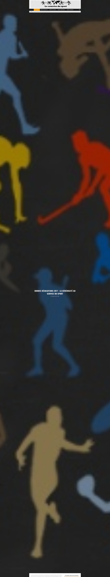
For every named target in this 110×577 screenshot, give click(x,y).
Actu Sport (36, 9)
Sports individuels (61, 9)
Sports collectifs (44, 9)
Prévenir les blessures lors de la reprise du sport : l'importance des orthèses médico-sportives (46, 11)
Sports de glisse (52, 9)
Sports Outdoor (70, 9)
